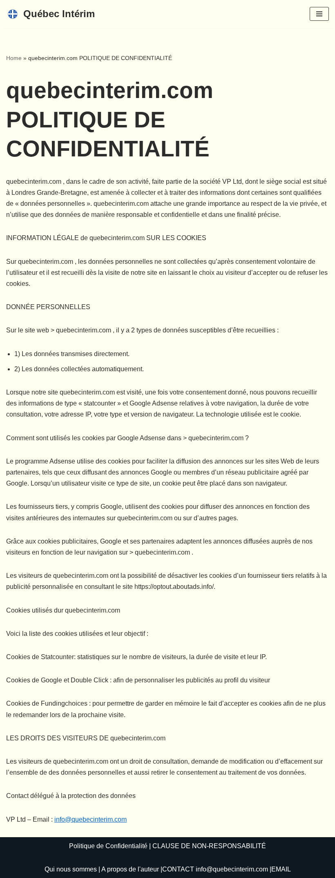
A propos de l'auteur (130, 869)
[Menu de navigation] (319, 14)
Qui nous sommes (71, 869)
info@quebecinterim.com (90, 819)
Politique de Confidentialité (108, 845)
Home (14, 58)
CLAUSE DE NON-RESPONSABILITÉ (209, 845)
